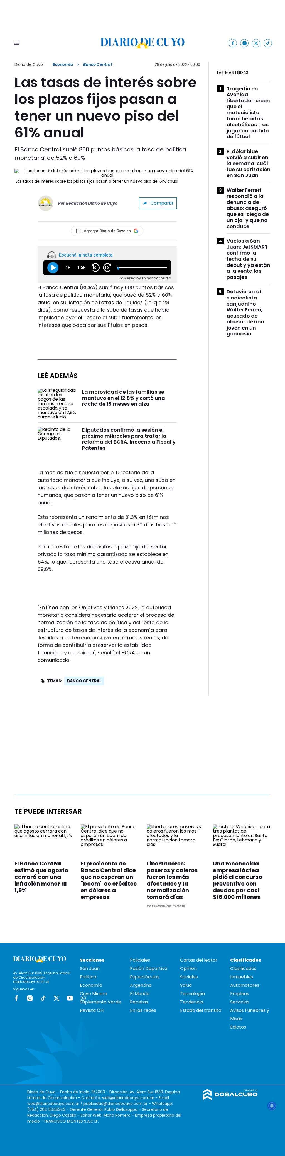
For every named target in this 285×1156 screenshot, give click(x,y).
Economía (63, 64)
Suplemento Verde (100, 1002)
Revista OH (92, 1010)
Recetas (139, 1002)
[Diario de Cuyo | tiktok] (268, 43)
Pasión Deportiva (148, 968)
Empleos (239, 993)
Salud (186, 985)
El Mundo (139, 993)
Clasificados (243, 968)
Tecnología (192, 993)
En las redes (143, 1010)
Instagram (29, 998)
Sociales (189, 977)
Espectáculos (144, 977)
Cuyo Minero (93, 993)
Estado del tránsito (200, 1010)
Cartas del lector (198, 960)
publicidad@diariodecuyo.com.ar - (117, 1103)
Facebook (16, 998)
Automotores (244, 985)
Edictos (238, 1027)
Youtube (70, 998)
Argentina (141, 985)
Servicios (239, 1002)
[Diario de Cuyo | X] (256, 43)
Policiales (140, 960)
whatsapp (83, 998)
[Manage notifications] (271, 1105)
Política (88, 977)
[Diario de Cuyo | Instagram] (244, 43)
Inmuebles (241, 977)
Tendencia (191, 1002)
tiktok (43, 998)
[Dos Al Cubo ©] (230, 1098)
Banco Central (84, 681)
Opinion (188, 968)
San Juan (90, 968)
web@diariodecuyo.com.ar (128, 1098)
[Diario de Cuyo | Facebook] (233, 43)
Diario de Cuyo (28, 64)
